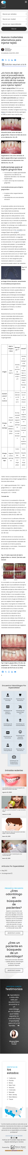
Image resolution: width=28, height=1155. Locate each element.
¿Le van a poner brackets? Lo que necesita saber (14, 810)
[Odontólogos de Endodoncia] (20, 697)
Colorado (12, 1090)
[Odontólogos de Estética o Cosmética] (8, 710)
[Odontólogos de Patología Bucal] (8, 747)
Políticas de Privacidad (9, 1140)
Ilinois (11, 1083)
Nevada (11, 1092)
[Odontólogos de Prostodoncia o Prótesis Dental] (14, 760)
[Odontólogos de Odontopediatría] (20, 722)
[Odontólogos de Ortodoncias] (8, 735)
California (12, 1078)
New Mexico (13, 1097)
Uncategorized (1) (7, 873)
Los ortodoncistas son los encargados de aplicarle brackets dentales (13, 788)
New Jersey (13, 1095)
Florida (11, 1080)
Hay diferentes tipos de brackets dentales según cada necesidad (13, 832)
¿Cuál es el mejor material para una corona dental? (12, 854)
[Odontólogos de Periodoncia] (20, 747)
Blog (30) (4, 870)
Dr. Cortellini (18, 230)
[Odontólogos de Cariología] (8, 697)
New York (12, 1085)
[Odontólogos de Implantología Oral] (20, 710)
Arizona (11, 1088)
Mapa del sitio (21, 1140)
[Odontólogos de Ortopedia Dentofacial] (20, 735)
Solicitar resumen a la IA (15, 64)
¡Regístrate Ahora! (14, 933)
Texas (11, 1099)
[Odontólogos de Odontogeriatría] (8, 722)
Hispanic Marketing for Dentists (14, 1142)
